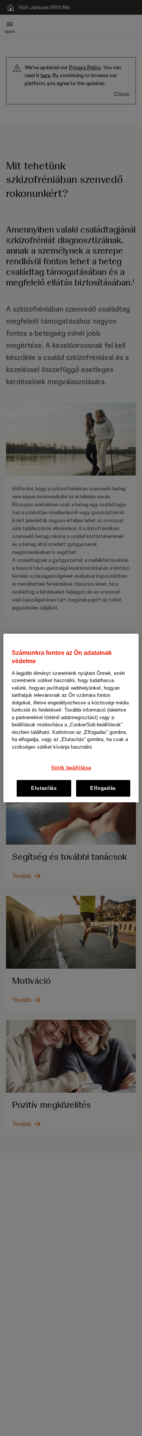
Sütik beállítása (71, 768)
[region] (70, 718)
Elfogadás (103, 788)
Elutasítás (44, 788)
